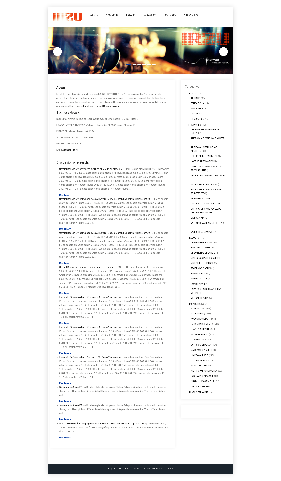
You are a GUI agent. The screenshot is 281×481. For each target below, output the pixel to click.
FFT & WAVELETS (199, 334)
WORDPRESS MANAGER (202, 232)
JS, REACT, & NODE (200, 350)
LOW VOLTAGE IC (199, 360)
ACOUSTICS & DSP (200, 318)
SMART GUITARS (199, 278)
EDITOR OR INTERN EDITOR (204, 156)
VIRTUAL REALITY (200, 298)
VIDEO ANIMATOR (199, 217)
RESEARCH (130, 15)
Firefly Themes (165, 468)
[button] (128, 64)
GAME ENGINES (198, 339)
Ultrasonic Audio (111, 106)
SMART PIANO (198, 284)
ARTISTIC (195, 98)
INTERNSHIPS (191, 15)
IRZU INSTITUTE (136, 468)
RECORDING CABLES (201, 268)
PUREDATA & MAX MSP (202, 376)
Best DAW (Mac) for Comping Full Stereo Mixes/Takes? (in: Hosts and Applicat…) (101, 423)
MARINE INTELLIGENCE (202, 263)
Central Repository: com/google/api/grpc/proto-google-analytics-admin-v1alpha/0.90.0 (104, 199)
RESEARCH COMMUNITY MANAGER (208, 175)
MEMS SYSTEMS (199, 365)
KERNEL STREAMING (198, 392)
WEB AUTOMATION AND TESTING (207, 223)
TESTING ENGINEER (200, 198)
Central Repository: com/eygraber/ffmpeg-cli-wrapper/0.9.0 (90, 267)
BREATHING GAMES (200, 247)
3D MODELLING (198, 308)
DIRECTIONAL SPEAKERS (203, 252)
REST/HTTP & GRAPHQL (203, 381)
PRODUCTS (111, 15)
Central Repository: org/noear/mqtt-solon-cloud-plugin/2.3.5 (90, 169)
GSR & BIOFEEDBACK (201, 345)
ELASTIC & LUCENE (200, 329)
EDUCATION (150, 15)
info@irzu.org (71, 149)
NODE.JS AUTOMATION (202, 161)
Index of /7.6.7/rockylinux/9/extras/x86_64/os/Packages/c (90, 297)
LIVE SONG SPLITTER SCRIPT (205, 258)
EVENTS (93, 15)
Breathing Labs (90, 106)
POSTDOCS (170, 15)
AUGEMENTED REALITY (202, 242)
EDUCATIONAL (198, 103)
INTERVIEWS (197, 108)
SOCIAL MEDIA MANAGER (203, 184)
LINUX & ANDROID (199, 355)
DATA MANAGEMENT (201, 324)
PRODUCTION (197, 119)
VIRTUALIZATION (199, 386)
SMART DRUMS (198, 273)
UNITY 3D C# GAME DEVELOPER (206, 203)
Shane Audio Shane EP (70, 387)
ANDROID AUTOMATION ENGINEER (208, 138)
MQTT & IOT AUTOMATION (204, 370)
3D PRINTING (197, 313)
